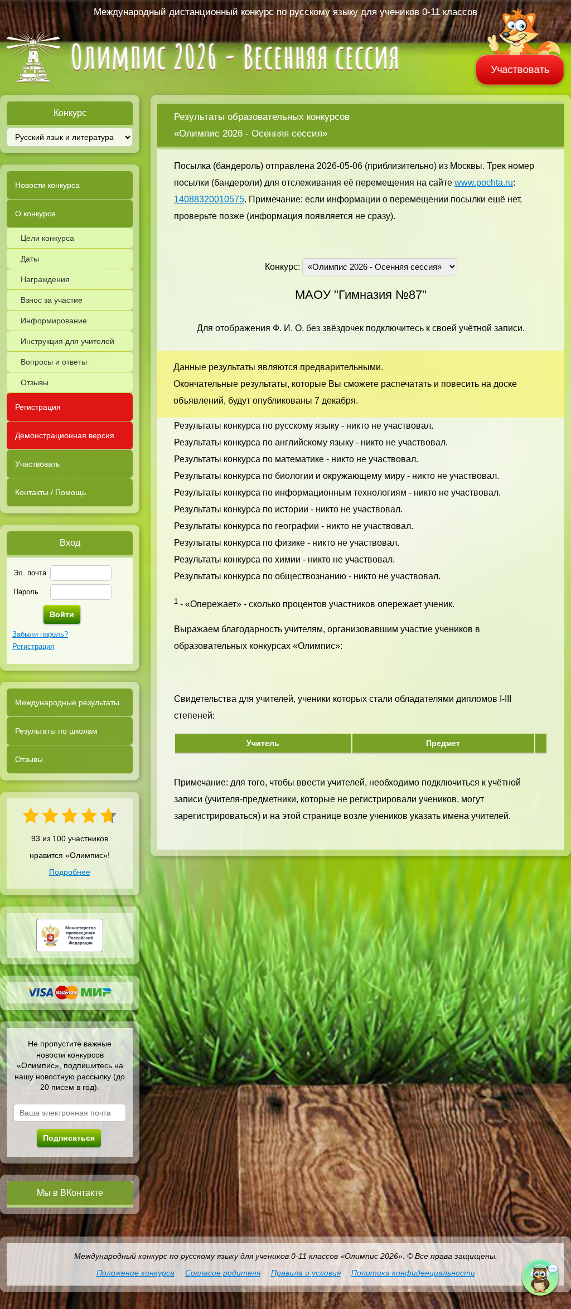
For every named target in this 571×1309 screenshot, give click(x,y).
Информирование (54, 320)
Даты (30, 258)
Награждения (45, 279)
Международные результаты (67, 702)
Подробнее (69, 871)
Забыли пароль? (40, 634)
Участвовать (520, 69)
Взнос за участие (52, 299)
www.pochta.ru (483, 182)
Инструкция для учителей (67, 341)
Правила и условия (306, 1272)
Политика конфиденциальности (413, 1272)
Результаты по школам (56, 730)
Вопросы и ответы (54, 361)
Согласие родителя (222, 1272)
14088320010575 (209, 199)
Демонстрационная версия (64, 435)
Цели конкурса (47, 238)
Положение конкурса (135, 1272)
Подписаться (69, 1137)
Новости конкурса (47, 185)
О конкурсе (35, 213)
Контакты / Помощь (50, 492)
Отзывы (35, 382)
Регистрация (38, 407)
